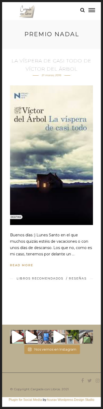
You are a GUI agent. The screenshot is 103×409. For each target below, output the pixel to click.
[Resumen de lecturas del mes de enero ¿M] (31, 337)
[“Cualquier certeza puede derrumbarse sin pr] (72, 337)
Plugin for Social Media (25, 400)
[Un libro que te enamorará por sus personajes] (58, 337)
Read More (21, 265)
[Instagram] (97, 380)
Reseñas (78, 278)
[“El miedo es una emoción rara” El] (86, 337)
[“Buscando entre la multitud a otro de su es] (45, 337)
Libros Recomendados (40, 278)
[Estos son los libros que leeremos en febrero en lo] (17, 337)
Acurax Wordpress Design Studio (70, 400)
